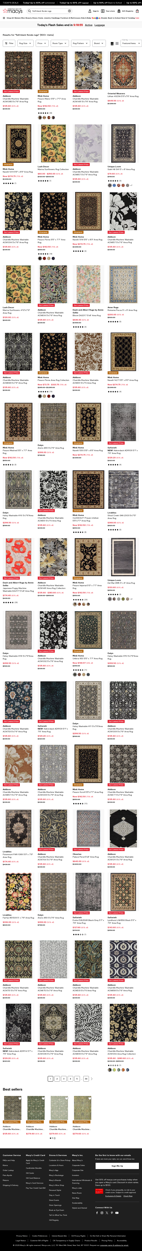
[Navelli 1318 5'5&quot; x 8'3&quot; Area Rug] (88, 211)
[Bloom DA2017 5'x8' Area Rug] (88, 284)
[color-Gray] (127, 185)
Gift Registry (54, 1220)
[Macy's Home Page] (12, 11)
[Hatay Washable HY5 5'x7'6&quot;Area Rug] (123, 630)
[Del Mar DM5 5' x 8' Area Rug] (123, 557)
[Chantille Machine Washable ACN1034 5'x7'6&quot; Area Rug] (18, 211)
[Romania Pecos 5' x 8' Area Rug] (123, 284)
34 (86, 1079)
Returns (6, 1180)
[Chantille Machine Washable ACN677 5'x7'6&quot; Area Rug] (123, 764)
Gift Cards (30, 1173)
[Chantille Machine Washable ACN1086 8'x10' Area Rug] (59, 1108)
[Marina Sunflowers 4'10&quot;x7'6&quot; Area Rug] (18, 284)
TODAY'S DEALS (10, 3)
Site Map (75, 1198)
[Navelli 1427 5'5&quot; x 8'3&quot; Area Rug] (123, 352)
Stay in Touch (54, 1195)
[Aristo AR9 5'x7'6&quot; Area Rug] (53, 422)
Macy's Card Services (34, 1183)
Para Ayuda (7, 1175)
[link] (18, 102)
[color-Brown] (114, 599)
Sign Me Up (117, 1166)
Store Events (54, 1200)
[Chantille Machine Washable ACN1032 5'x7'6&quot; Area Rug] (53, 630)
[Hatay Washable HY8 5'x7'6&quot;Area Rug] (18, 630)
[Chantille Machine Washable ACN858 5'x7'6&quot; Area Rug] (123, 959)
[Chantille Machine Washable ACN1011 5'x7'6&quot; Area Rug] (123, 828)
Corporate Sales (78, 1165)
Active (89, 24)
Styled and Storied (79, 1208)
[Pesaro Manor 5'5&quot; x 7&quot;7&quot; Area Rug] (53, 70)
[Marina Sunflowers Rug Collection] (53, 143)
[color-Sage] (118, 1070)
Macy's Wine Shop (56, 1185)
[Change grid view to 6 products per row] (117, 43)
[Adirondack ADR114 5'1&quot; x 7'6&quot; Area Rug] (18, 1023)
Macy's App (53, 1170)
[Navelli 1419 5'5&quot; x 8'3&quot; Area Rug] (18, 143)
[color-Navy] (53, 117)
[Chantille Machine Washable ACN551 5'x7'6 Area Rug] (88, 352)
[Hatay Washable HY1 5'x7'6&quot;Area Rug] (88, 700)
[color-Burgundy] (123, 185)
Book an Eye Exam (56, 1210)
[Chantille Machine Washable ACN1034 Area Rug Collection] (123, 1023)
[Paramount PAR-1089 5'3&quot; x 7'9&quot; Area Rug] (18, 828)
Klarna (5, 1165)
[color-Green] (123, 599)
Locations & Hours (56, 1165)
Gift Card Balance (33, 1178)
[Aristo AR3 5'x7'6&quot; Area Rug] (53, 892)
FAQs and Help (9, 1160)
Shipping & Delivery (10, 1185)
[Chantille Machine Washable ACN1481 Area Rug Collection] (53, 557)
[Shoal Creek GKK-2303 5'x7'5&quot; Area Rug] (123, 489)
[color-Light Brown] (127, 599)
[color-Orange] (123, 1070)
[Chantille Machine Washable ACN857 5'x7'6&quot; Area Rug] (88, 143)
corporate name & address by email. (114, 1245)
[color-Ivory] (44, 117)
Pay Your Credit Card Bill (35, 1188)
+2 (131, 599)
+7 (131, 185)
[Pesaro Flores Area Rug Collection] (53, 352)
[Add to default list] (20, 1098)
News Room (77, 1193)
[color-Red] (48, 117)
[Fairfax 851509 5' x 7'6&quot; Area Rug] (18, 892)
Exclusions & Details (113, 1196)
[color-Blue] (114, 185)
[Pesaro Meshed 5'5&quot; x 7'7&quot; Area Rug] (18, 422)
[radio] (40, 117)
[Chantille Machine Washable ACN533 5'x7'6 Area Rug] (88, 959)
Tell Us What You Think (58, 1215)
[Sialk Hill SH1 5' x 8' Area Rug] (123, 143)
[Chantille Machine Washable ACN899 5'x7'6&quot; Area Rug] (88, 1023)
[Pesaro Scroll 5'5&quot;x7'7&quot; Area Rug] (88, 764)
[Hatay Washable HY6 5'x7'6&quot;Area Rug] (18, 489)
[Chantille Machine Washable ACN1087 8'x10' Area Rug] (36, 1108)
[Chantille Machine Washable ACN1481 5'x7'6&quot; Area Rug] (88, 70)
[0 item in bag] (137, 11)
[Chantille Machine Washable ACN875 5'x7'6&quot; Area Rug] (53, 959)
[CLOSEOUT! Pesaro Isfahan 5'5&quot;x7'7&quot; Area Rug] (88, 489)
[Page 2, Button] (91, 1078)
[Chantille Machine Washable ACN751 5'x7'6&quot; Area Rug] (18, 959)
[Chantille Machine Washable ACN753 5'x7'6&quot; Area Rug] (18, 700)
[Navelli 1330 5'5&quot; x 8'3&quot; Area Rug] (88, 422)
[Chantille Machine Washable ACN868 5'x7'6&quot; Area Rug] (18, 352)
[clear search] (69, 11)
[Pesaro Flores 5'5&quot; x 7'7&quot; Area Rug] (53, 211)
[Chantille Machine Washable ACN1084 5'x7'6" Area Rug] (13, 1108)
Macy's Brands (55, 1180)
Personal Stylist (55, 1190)
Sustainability (77, 1203)
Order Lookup (8, 1170)
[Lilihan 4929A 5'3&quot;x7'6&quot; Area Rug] (123, 70)
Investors (75, 1175)
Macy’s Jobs (77, 1188)
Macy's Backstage (56, 1175)
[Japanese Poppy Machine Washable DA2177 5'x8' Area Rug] (18, 557)
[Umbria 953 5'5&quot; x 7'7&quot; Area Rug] (88, 630)
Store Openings (55, 1205)
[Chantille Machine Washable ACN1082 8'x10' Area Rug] (83, 1108)
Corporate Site (77, 1170)
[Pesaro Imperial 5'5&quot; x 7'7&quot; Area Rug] (88, 557)
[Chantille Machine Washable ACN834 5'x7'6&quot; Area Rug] (53, 284)
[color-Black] (40, 117)
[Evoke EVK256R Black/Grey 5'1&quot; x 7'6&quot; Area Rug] (88, 892)
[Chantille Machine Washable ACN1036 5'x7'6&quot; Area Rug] (53, 1023)
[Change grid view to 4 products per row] (112, 44)
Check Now (127, 1196)
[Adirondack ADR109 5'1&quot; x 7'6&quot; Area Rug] (123, 422)
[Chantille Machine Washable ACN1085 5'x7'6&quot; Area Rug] (18, 70)
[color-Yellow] (114, 1070)
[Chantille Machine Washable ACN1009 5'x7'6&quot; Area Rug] (123, 700)
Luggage (100, 24)
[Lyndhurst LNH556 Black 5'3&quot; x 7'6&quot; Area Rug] (123, 892)
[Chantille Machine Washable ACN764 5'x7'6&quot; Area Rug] (53, 828)
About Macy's (77, 1160)
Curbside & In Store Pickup (59, 1160)
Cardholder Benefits (34, 1168)
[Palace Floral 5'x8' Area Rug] (88, 828)
